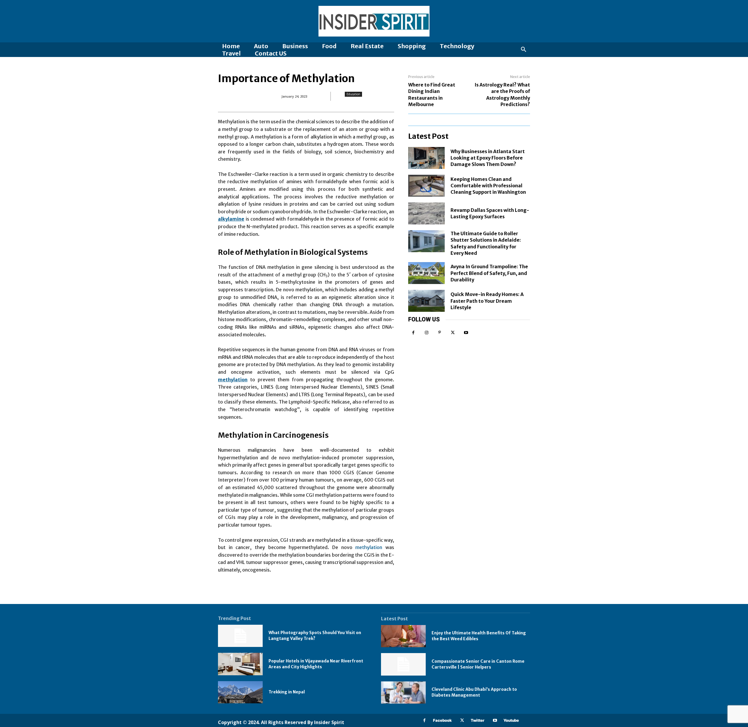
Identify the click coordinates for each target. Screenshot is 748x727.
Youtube (511, 720)
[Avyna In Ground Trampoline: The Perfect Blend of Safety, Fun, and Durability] (426, 273)
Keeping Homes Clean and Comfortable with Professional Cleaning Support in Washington (488, 185)
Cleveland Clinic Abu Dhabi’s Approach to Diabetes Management (474, 692)
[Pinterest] (439, 333)
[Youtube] (466, 333)
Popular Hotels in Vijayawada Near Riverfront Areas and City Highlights (316, 663)
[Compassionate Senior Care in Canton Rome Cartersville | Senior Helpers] (403, 664)
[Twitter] (453, 333)
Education (353, 94)
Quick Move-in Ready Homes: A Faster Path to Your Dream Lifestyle (487, 300)
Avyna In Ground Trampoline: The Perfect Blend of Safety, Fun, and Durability (489, 273)
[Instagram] (426, 333)
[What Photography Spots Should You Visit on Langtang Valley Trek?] (240, 636)
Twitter (477, 720)
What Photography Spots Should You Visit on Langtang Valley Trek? (315, 635)
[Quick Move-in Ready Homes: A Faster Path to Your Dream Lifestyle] (426, 301)
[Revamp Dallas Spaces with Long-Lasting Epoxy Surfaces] (426, 213)
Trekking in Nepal (287, 692)
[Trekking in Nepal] (240, 692)
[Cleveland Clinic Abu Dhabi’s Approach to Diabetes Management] (403, 692)
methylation (368, 547)
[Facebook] (413, 333)
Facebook (442, 720)
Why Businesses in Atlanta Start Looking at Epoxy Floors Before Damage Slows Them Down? (488, 157)
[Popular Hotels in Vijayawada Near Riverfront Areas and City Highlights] (240, 664)
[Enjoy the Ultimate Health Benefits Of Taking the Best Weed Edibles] (403, 636)
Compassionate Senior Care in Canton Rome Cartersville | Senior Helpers (478, 664)
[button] (523, 49)
